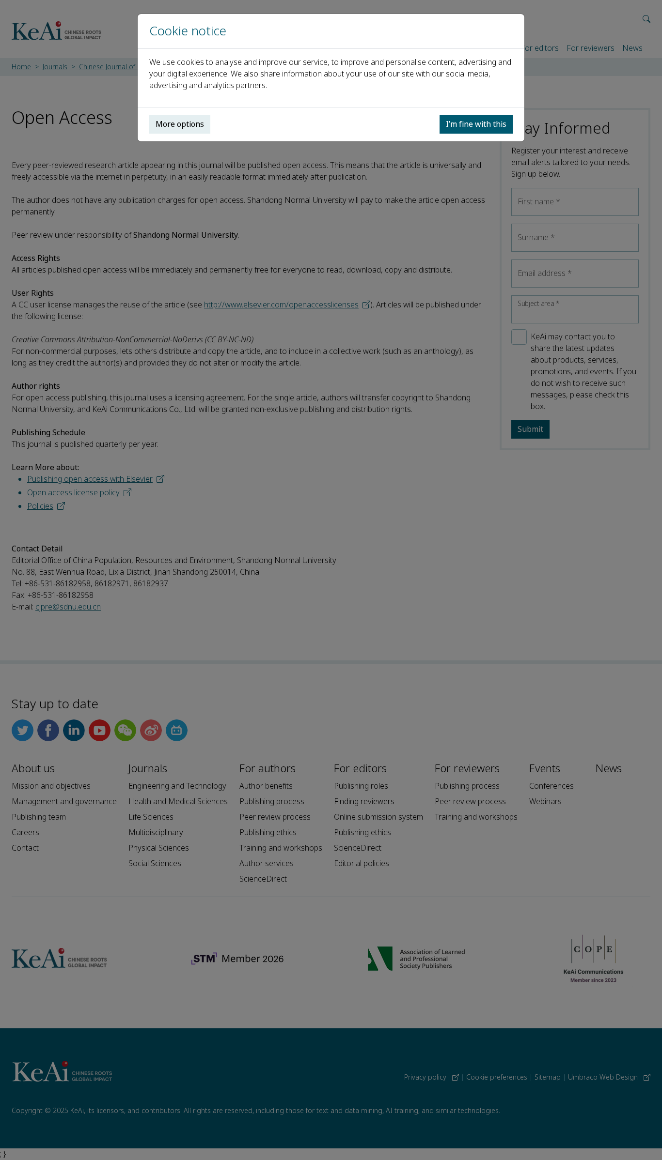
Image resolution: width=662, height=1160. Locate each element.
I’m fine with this (476, 124)
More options (180, 124)
